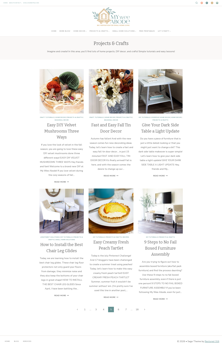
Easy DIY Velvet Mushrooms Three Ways (61, 131)
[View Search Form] (196, 3)
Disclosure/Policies (31, 3)
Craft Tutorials (47, 117)
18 (137, 309)
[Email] (217, 3)
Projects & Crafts (74, 117)
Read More (61, 182)
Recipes (126, 237)
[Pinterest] (202, 3)
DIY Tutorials (144, 117)
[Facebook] (207, 3)
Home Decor (60, 117)
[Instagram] (212, 3)
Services (27, 341)
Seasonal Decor (61, 120)
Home (5, 3)
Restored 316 (212, 341)
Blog (16, 341)
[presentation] (61, 91)
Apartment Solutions (49, 237)
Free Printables (147, 31)
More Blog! (65, 31)
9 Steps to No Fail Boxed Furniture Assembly (160, 248)
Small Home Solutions (65, 240)
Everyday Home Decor (161, 117)
